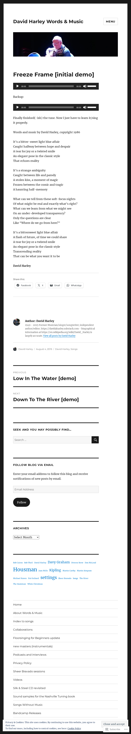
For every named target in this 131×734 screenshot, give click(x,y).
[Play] (17, 86)
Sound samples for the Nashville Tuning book (44, 696)
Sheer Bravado (64, 578)
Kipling (55, 570)
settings (48, 577)
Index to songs (23, 621)
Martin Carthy (69, 571)
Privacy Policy (22, 663)
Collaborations (23, 629)
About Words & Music (27, 613)
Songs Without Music (28, 704)
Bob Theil (28, 563)
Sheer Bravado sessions (29, 671)
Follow (21, 502)
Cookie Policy (74, 728)
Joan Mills (43, 571)
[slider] (92, 86)
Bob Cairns (18, 563)
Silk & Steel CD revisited (29, 688)
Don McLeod (90, 563)
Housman (25, 569)
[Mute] (84, 86)
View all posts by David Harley (59, 335)
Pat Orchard (33, 578)
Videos (17, 679)
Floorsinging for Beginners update (36, 638)
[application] (56, 86)
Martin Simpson (84, 571)
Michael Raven (20, 578)
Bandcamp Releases (27, 713)
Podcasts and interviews (29, 654)
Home (17, 604)
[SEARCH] (95, 439)
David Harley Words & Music (48, 21)
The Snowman (19, 584)
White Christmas (35, 584)
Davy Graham (59, 562)
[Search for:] (52, 440)
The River (83, 578)
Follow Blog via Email (33, 465)
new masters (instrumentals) (33, 646)
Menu (110, 21)
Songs (74, 349)
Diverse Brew (77, 563)
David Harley (25, 349)
